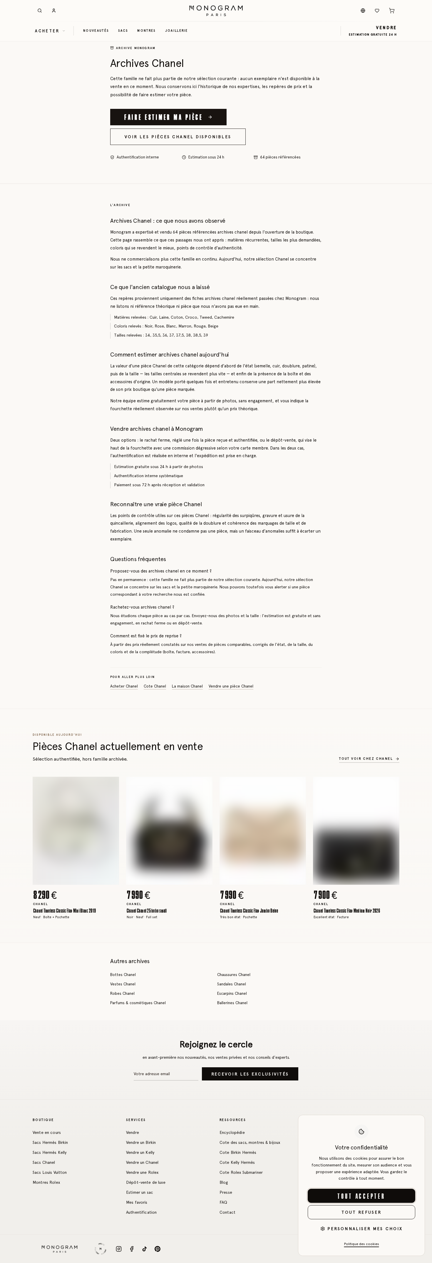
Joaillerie (176, 30)
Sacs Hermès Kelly (49, 1152)
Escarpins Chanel (232, 993)
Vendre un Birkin (141, 1142)
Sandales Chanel (231, 984)
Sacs (123, 30)
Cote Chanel (155, 686)
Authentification (141, 1212)
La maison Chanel (187, 686)
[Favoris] (377, 10)
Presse (226, 1192)
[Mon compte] (53, 10)
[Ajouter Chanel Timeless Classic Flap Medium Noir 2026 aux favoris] (390, 785)
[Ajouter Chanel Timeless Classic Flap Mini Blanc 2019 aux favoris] (110, 785)
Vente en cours (47, 1132)
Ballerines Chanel (232, 1002)
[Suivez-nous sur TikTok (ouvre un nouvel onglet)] (144, 1249)
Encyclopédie (232, 1132)
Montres (146, 30)
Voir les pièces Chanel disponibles (178, 136)
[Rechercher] (39, 10)
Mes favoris (137, 1202)
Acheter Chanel (124, 686)
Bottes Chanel (123, 974)
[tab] (74, 880)
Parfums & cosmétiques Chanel (138, 1002)
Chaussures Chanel (233, 974)
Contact (227, 1212)
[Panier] (391, 10)
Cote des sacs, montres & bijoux (250, 1142)
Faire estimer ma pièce (163, 116)
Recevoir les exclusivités (250, 1074)
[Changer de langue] (363, 10)
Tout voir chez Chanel (366, 758)
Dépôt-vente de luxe (145, 1182)
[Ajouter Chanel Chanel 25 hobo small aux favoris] (203, 785)
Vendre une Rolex (142, 1172)
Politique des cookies (361, 1244)
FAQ (223, 1202)
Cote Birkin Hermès (238, 1152)
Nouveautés (96, 30)
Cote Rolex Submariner (241, 1172)
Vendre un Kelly (140, 1152)
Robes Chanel (122, 993)
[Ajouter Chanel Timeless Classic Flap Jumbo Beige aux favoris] (297, 785)
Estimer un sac (139, 1192)
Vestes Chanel (122, 984)
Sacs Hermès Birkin (50, 1142)
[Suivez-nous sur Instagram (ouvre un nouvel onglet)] (119, 1249)
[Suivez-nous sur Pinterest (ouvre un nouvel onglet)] (157, 1249)
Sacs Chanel (44, 1162)
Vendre (132, 1132)
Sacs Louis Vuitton (50, 1172)
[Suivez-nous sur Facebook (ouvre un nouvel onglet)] (132, 1249)
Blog (224, 1182)
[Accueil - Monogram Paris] (216, 11)
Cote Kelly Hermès (237, 1162)
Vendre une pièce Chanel (231, 686)
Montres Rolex (46, 1182)
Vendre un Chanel (142, 1162)
